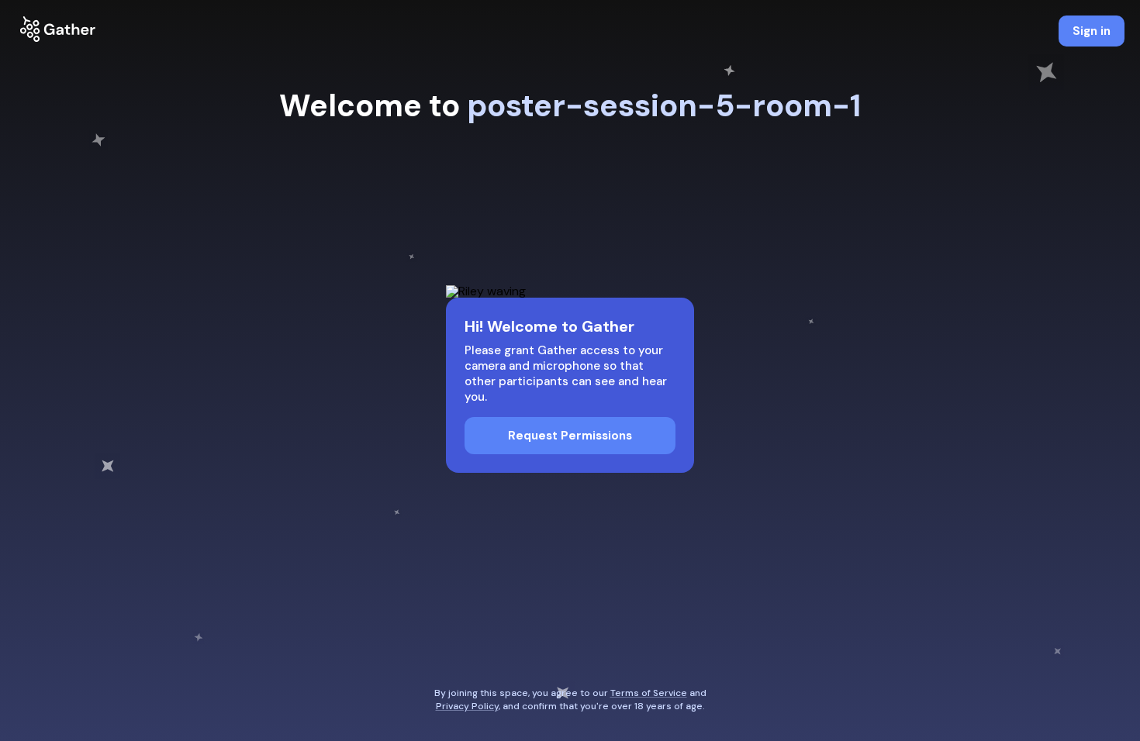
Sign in (1092, 31)
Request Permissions (570, 435)
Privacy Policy (467, 706)
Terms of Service (648, 693)
